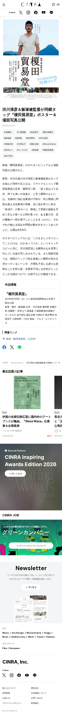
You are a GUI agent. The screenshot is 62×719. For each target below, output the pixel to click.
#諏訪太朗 (34, 144)
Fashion (50, 637)
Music (5, 633)
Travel (40, 637)
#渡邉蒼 (35, 150)
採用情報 (6, 693)
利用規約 (35, 703)
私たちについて (9, 688)
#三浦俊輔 (21, 132)
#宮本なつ (8, 150)
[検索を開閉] (53, 4)
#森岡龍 (18, 138)
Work (31, 637)
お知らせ (6, 698)
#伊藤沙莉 (8, 144)
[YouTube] (43, 12)
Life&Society (18, 637)
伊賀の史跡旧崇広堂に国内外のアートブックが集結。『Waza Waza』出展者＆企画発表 (26, 421)
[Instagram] (28, 13)
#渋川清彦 (43, 138)
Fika (4, 648)
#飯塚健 (7, 138)
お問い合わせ (36, 698)
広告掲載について (38, 693)
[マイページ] (3, 4)
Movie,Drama (17, 363)
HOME (5, 363)
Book (5, 637)
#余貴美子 (34, 132)
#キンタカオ (22, 150)
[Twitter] (21, 13)
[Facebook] (36, 13)
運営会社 (35, 688)
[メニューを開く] (58, 4)
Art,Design (18, 633)
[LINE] (51, 13)
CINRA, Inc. (15, 662)
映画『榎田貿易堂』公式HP (21, 338)
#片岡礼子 (21, 144)
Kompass (15, 648)
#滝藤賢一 (8, 132)
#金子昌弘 (8, 156)
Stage (47, 633)
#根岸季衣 (30, 138)
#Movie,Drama (49, 144)
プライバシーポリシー (11, 703)
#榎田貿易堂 (48, 150)
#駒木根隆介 (48, 132)
